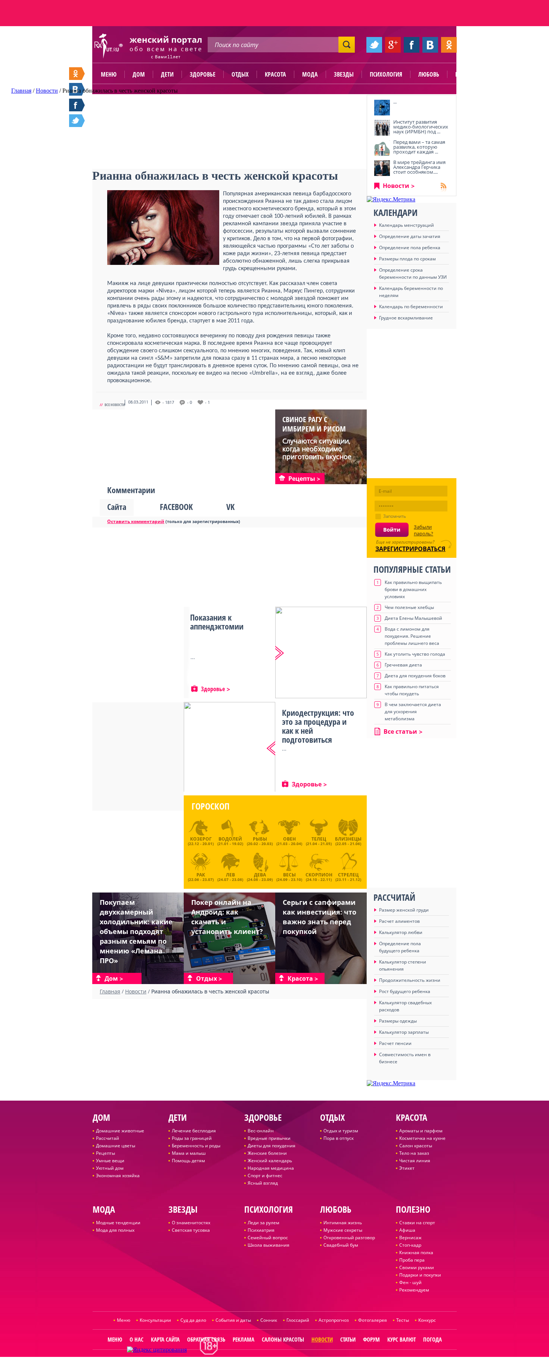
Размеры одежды (398, 1021)
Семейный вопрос (268, 1237)
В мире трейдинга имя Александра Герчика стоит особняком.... (419, 167)
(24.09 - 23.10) (289, 876)
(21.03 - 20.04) (289, 841)
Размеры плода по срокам (407, 259)
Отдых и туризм (340, 1131)
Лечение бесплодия (194, 1131)
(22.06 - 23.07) (201, 876)
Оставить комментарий (135, 521)
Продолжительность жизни (409, 980)
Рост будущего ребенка (404, 991)
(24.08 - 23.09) (260, 876)
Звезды (344, 74)
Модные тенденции (118, 1222)
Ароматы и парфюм (421, 1131)
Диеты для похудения (271, 1145)
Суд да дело (193, 1320)
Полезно (466, 74)
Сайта (116, 506)
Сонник (268, 1320)
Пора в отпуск (338, 1138)
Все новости (115, 404)
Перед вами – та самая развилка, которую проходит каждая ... (419, 147)
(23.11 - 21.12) (348, 876)
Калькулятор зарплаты (404, 1032)
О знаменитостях (191, 1222)
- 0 (189, 402)
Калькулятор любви (400, 932)
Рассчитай (107, 1138)
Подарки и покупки (420, 1275)
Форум (371, 1339)
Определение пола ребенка (409, 247)
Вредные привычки (269, 1138)
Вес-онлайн (261, 1131)
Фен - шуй (410, 1282)
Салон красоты (415, 1145)
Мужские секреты (342, 1230)
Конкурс (427, 1320)
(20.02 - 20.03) (260, 841)
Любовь (428, 74)
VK (230, 506)
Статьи (348, 1339)
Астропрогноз (334, 1320)
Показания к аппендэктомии (217, 622)
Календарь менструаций (406, 225)
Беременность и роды (196, 1145)
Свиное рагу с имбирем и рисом (314, 424)
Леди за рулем (263, 1222)
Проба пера (412, 1260)
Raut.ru (249, 1361)
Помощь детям (188, 1160)
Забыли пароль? (423, 530)
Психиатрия (261, 1230)
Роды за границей (192, 1138)
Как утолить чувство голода (415, 654)
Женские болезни (267, 1153)
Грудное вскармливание (406, 318)
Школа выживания (268, 1245)
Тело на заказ (414, 1153)
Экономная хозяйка (118, 1175)
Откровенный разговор (349, 1237)
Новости (396, 186)
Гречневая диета (403, 665)
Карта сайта (165, 1339)
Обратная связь (206, 1339)
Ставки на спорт (417, 1222)
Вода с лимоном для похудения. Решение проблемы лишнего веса (412, 636)
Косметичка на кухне (422, 1138)
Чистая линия (414, 1160)
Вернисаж (410, 1237)
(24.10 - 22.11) (318, 876)
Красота (275, 74)
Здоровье (202, 74)
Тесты (402, 1320)
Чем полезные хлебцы (409, 607)
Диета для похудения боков (415, 675)
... (395, 101)
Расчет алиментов (399, 921)
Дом (139, 74)
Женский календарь (270, 1160)
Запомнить (394, 516)
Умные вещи (110, 1160)
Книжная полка (416, 1252)
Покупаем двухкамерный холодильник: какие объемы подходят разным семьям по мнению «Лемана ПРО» (136, 931)
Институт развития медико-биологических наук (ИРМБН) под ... (420, 126)
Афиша (407, 1230)
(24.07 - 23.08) (230, 876)
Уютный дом (110, 1168)
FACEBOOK (176, 506)
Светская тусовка (191, 1230)
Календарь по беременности (411, 306)
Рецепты (105, 1153)
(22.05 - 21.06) (348, 841)
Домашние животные (120, 1131)
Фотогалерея (372, 1320)
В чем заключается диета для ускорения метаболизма (413, 711)
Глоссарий (297, 1320)
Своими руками (416, 1267)
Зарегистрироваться (410, 549)
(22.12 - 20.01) (201, 841)
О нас (136, 1339)
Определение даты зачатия (409, 236)
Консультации (155, 1320)
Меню (109, 74)
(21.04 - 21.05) (319, 841)
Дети (167, 74)
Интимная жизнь (342, 1222)
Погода (432, 1339)
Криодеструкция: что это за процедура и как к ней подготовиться (318, 726)
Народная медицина (271, 1168)
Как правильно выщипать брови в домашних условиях (413, 589)
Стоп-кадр (410, 1245)
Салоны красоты (283, 1339)
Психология (386, 74)
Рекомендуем (414, 1290)
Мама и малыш (189, 1153)
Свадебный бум (340, 1245)
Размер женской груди (404, 910)
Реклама (243, 1339)
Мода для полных (115, 1230)
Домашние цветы (115, 1145)
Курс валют (401, 1339)
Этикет (407, 1168)
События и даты (233, 1320)
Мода (310, 74)
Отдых (240, 74)
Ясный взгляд (263, 1183)
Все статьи (400, 731)
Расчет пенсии (395, 1043)
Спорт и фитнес (265, 1175)
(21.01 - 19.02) (230, 841)
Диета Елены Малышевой (413, 618)
